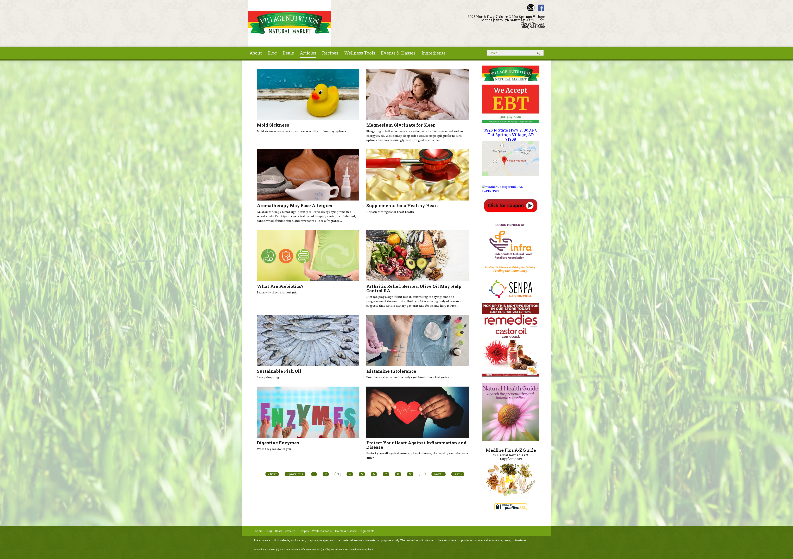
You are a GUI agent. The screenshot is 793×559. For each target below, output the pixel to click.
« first (272, 474)
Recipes (330, 53)
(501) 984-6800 (533, 26)
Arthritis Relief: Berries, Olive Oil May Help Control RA (413, 288)
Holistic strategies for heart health (390, 212)
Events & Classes (398, 53)
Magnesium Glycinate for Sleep (401, 125)
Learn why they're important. (277, 293)
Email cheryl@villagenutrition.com (530, 7)
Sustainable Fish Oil (279, 371)
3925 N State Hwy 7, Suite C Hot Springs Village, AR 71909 (511, 134)
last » (457, 474)
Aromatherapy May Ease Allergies (294, 205)
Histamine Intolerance (391, 371)
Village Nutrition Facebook (541, 7)
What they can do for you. (274, 449)
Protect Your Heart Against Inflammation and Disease (416, 445)
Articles (308, 53)
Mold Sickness (273, 125)
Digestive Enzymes (278, 443)
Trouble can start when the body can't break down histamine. (408, 377)
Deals (288, 53)
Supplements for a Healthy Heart (402, 205)
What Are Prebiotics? (280, 286)
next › (438, 474)
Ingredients (433, 53)
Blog (272, 53)
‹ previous (295, 474)
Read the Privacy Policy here (358, 549)
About (255, 53)
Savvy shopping (268, 377)
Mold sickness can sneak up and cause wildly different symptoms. (302, 131)
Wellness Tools (359, 53)
